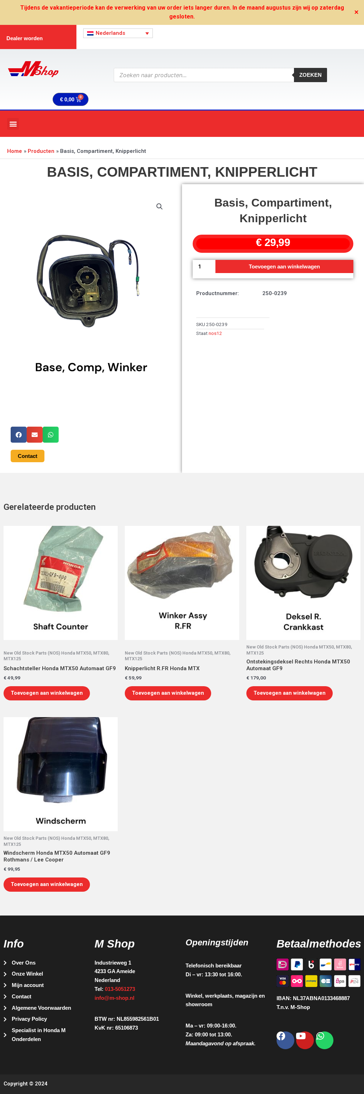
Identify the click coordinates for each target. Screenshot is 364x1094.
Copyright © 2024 (26, 1083)
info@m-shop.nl (114, 998)
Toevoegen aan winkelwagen (284, 266)
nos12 (215, 333)
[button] (13, 124)
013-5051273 (120, 989)
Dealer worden (24, 38)
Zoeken (310, 75)
